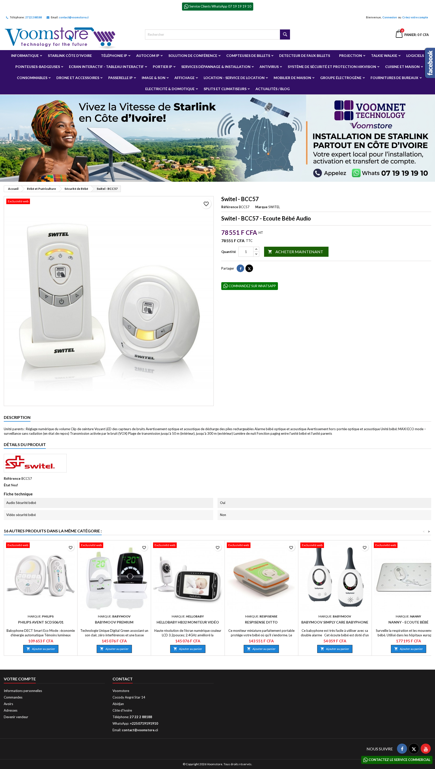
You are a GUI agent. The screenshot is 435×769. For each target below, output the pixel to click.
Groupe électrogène (340, 78)
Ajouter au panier (40, 649)
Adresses (10, 710)
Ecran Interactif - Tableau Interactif (106, 66)
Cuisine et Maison (402, 66)
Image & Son (153, 78)
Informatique (25, 55)
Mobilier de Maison (292, 78)
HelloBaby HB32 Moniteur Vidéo (188, 622)
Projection (350, 55)
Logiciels (415, 55)
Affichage (184, 78)
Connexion (389, 17)
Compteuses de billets (248, 55)
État (7, 485)
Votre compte (20, 678)
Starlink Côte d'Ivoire (70, 55)
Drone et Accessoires (77, 78)
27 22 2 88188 (33, 17)
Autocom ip (147, 55)
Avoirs (8, 704)
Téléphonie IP (114, 55)
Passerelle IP (120, 78)
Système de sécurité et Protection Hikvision (332, 66)
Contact (123, 678)
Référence (229, 207)
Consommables (32, 78)
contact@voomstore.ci (74, 17)
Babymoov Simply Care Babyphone (334, 622)
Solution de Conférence (192, 55)
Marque (261, 207)
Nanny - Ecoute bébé (408, 622)
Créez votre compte (415, 17)
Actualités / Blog (273, 89)
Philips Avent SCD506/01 (40, 622)
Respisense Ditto (261, 622)
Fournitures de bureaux (394, 78)
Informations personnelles (23, 691)
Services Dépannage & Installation (215, 66)
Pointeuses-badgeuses (37, 66)
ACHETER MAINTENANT (295, 251)
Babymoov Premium (114, 622)
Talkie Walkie (384, 55)
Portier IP (162, 66)
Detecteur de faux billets (304, 55)
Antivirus (269, 66)
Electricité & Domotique (170, 89)
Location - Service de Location (234, 78)
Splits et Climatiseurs (225, 89)
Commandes (13, 697)
